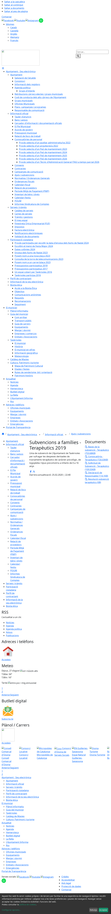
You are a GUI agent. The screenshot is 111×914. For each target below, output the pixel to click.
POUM (13, 570)
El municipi (7, 803)
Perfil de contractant (16, 793)
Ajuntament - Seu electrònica (22, 434)
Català (13, 27)
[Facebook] (8, 20)
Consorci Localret (23, 756)
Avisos (9, 632)
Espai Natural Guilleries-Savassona (79, 758)
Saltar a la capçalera (14, 1)
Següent (14, 694)
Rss (7, 845)
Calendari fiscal (18, 538)
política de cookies (27, 904)
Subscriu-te (7, 718)
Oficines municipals (16, 851)
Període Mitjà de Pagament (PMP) (17, 551)
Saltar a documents (14, 8)
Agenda (10, 625)
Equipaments (12, 855)
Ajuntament (12, 441)
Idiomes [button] (10, 24)
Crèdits (65, 876)
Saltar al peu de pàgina (16, 11)
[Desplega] (39, 434)
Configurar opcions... (11, 910)
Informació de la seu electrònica (22, 796)
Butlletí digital (13, 835)
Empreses (11, 861)
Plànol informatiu (15, 806)
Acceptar (103, 910)
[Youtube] (19, 20)
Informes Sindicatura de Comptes (17, 577)
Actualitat (6, 822)
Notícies (10, 622)
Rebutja (93, 910)
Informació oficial (54, 434)
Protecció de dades (71, 886)
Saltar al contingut (13, 4)
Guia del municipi (15, 809)
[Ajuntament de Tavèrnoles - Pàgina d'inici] (21, 57)
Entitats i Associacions (17, 864)
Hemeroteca (12, 832)
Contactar (7, 16)
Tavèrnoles (11, 813)
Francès (14, 40)
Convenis (15, 502)
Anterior (6, 694)
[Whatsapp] (41, 20)
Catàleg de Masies (15, 816)
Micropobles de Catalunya (45, 756)
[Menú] (3, 68)
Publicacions (12, 635)
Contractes (16, 505)
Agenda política (14, 629)
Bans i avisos (16, 454)
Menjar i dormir (14, 858)
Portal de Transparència (14, 871)
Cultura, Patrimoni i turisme (20, 819)
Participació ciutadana (17, 790)
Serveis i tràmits (14, 583)
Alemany (14, 37)
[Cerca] (78, 56)
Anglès (13, 33)
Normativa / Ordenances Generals (16, 525)
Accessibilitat (68, 879)
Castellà (14, 30)
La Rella (10, 838)
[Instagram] (32, 20)
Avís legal (66, 883)
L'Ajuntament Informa (17, 842)
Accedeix (6, 659)
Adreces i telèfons (11, 848)
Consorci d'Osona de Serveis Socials (62, 752)
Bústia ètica (12, 606)
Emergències (12, 868)
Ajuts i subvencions (81, 433)
